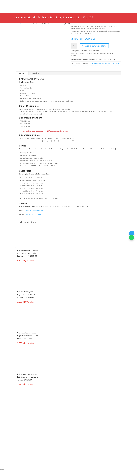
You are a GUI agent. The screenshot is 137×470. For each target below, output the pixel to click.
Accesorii (63, 8)
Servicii (44, 2)
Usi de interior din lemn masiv (92, 66)
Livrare (74, 417)
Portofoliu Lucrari (78, 8)
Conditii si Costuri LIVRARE (33, 214)
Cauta (103, 6)
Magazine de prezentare (31, 2)
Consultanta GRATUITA (80, 413)
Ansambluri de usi (49, 8)
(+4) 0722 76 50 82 (23, 434)
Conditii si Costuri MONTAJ (34, 210)
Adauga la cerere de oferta (94, 46)
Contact (94, 8)
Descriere (22, 73)
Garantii (50, 425)
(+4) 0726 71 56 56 (23, 430)
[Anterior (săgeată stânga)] (1, 469)
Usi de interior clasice (26, 24)
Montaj (50, 421)
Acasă (17, 24)
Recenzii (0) (35, 73)
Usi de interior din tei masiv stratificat (101, 63)
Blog (63, 2)
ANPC (58, 449)
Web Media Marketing (77, 449)
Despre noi (17, 2)
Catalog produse (54, 2)
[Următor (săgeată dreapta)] (3, 469)
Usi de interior (13, 8)
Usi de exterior (30, 8)
